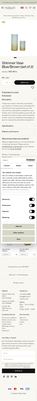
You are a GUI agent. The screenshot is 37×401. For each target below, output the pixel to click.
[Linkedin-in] (16, 377)
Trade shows (24, 320)
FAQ (3, 328)
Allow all (19, 226)
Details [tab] (18, 165)
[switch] (32, 205)
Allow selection (18, 233)
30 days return (18, 283)
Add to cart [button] (6, 254)
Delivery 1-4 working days (18, 275)
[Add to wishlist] (32, 88)
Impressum (5, 330)
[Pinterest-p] (12, 377)
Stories (22, 322)
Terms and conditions (9, 318)
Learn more (26, 366)
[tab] (18, 99)
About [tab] (30, 165)
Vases (22, 15)
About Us (23, 318)
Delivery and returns (10, 131)
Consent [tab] (7, 165)
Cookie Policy (6, 324)
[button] (15, 57)
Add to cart (25, 82)
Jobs (21, 324)
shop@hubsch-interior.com (12, 146)
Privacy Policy (6, 322)
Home (5, 15)
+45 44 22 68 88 (15, 149)
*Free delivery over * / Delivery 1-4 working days (18, 2)
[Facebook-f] (4, 377)
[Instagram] (8, 377)
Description (6, 99)
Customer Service (8, 314)
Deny (18, 239)
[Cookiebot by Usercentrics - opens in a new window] (26, 160)
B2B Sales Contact (8, 326)
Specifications (7, 126)
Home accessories (13, 15)
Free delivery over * (18, 267)
